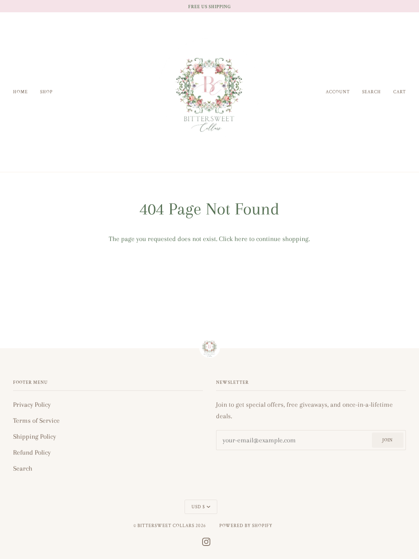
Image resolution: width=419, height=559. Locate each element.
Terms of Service (36, 420)
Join (387, 440)
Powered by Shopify (246, 526)
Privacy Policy (32, 404)
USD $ (198, 507)
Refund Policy (32, 452)
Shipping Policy (34, 436)
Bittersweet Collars (165, 526)
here (241, 239)
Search (22, 468)
